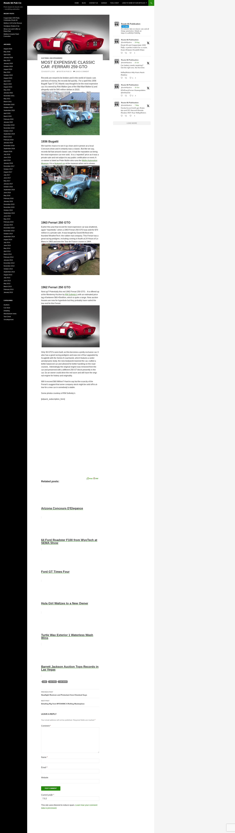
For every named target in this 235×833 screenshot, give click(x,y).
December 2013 (9, 263)
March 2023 (8, 84)
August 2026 (8, 49)
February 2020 (8, 119)
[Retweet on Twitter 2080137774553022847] (126, 78)
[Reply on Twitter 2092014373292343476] (122, 53)
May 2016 (7, 195)
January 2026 (8, 57)
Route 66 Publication (130, 40)
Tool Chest (114, 3)
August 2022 (8, 87)
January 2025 (8, 63)
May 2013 (7, 283)
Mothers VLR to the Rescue (13, 23)
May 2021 (7, 99)
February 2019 (8, 140)
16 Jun (137, 87)
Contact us (93, 3)
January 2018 (8, 163)
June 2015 (7, 216)
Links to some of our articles (133, 3)
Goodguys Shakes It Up (11, 26)
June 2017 (7, 178)
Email (44, 767)
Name (44, 757)
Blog (84, 3)
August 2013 (8, 275)
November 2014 (9, 231)
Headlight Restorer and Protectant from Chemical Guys (64, 693)
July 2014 (7, 242)
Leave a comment (82, 71)
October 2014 (8, 234)
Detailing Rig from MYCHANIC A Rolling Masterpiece (62, 702)
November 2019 (9, 128)
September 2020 (9, 110)
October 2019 (8, 131)
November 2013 (9, 266)
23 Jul (137, 62)
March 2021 (8, 101)
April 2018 (7, 160)
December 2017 (9, 166)
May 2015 (7, 219)
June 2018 (7, 157)
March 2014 (8, 254)
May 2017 (7, 181)
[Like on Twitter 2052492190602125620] (131, 115)
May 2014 (7, 248)
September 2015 (9, 213)
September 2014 (9, 236)
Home (77, 3)
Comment (46, 726)
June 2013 (7, 280)
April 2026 (7, 55)
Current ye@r (47, 795)
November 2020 (9, 104)
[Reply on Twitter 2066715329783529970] (122, 95)
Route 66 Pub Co (12, 3)
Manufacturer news (10, 314)
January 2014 (8, 260)
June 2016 (7, 192)
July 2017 (7, 175)
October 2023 (8, 75)
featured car (60, 163)
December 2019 (9, 125)
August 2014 (8, 239)
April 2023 (7, 81)
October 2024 (8, 66)
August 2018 (8, 151)
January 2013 (8, 292)
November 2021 (9, 96)
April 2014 (7, 251)
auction (53, 681)
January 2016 (8, 201)
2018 (44, 681)
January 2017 (8, 184)
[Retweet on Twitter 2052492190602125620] (126, 115)
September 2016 (9, 190)
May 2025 (7, 60)
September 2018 (9, 148)
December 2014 (9, 228)
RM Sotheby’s (71, 294)
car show (63, 681)
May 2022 (7, 90)
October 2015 (8, 210)
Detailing (7, 311)
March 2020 (8, 116)
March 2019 (8, 137)
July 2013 (7, 278)
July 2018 (7, 154)
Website (44, 778)
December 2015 (9, 204)
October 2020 (8, 107)
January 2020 (8, 122)
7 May (137, 105)
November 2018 (9, 145)
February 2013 (8, 289)
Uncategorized (56, 58)
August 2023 (8, 78)
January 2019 (8, 143)
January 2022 (8, 93)
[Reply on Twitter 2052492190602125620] (122, 115)
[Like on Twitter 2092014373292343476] (131, 53)
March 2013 (8, 286)
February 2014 (8, 257)
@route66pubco (126, 42)
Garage (104, 3)
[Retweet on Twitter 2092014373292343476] (126, 53)
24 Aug (137, 42)
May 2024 (7, 72)
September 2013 (9, 272)
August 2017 (8, 172)
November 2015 (9, 207)
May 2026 (7, 52)
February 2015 (8, 222)
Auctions (45, 58)
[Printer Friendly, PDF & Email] (92, 478)
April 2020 (7, 113)
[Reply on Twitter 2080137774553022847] (122, 78)
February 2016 (8, 198)
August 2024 (8, 69)
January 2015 (8, 225)
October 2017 (8, 169)
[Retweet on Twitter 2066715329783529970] (126, 95)
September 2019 (9, 134)
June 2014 (7, 245)
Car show (7, 308)
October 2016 (8, 187)
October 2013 (8, 269)
